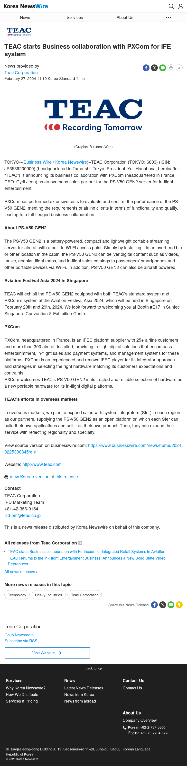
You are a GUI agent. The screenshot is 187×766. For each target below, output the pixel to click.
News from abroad (80, 701)
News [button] (25, 17)
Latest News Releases (83, 688)
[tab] (35, 680)
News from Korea (79, 694)
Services (14, 680)
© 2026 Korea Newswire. (22, 759)
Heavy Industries (48, 594)
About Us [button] (125, 17)
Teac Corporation (21, 72)
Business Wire (38, 162)
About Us (132, 713)
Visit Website (46, 653)
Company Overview (140, 720)
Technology (17, 594)
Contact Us (133, 680)
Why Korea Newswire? (26, 688)
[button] (171, 6)
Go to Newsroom (19, 635)
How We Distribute (22, 694)
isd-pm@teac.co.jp (22, 515)
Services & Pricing (22, 701)
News (69, 680)
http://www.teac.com (42, 464)
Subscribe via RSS (21, 640)
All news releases (20, 571)
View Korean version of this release (43, 476)
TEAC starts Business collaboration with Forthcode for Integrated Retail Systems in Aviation (86, 551)
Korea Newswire (71, 162)
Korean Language (136, 749)
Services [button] (75, 17)
